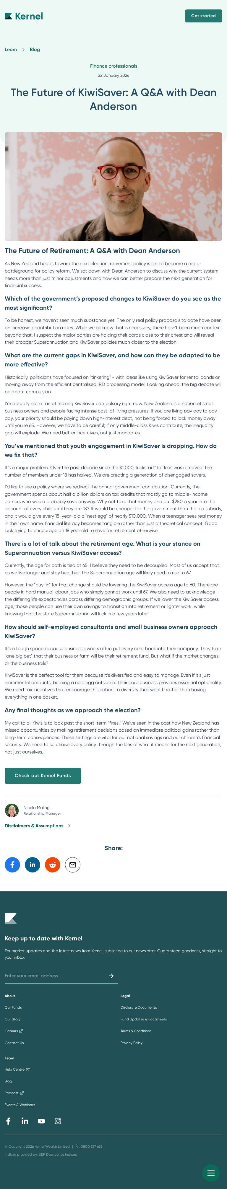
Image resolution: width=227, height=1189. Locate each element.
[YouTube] (41, 1121)
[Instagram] (57, 1121)
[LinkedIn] (24, 1121)
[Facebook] (8, 1121)
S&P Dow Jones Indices (58, 1154)
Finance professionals (113, 66)
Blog (35, 49)
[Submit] (111, 976)
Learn (11, 49)
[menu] (211, 1173)
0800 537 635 (91, 1146)
